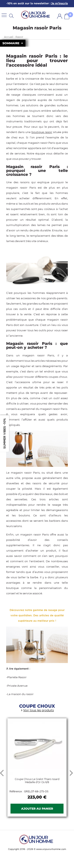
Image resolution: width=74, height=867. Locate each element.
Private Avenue (17, 685)
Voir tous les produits (38, 710)
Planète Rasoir (17, 677)
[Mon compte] (60, 16)
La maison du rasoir (20, 694)
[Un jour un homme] (37, 839)
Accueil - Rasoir (13, 36)
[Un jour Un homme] (36, 14)
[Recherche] (11, 16)
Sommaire (11, 43)
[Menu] (4, 14)
